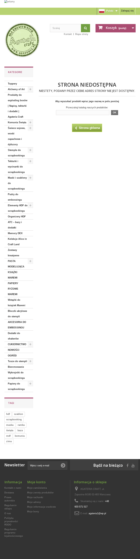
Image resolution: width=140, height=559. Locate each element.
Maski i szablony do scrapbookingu (17, 183)
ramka (21, 425)
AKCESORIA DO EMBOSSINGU (17, 325)
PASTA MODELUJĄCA (16, 264)
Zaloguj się (127, 10)
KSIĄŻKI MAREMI (13, 275)
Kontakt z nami (12, 488)
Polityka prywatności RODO (11, 521)
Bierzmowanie (16, 367)
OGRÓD (12, 355)
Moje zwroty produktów (40, 492)
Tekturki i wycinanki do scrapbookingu (16, 166)
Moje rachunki (35, 497)
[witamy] (70, 3)
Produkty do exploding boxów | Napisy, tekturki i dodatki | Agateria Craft (17, 106)
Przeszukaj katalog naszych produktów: (87, 107)
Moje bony (33, 511)
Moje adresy (34, 502)
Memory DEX (15, 233)
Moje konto (36, 482)
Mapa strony (81, 34)
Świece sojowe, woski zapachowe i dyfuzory (16, 136)
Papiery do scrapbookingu (16, 386)
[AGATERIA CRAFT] (24, 40)
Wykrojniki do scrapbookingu (16, 375)
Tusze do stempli (17, 361)
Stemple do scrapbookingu (16, 153)
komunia (20, 435)
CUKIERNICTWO (17, 344)
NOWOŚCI (13, 350)
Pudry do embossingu (15, 197)
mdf (8, 435)
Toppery (12, 83)
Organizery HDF (17, 216)
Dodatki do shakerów (14, 336)
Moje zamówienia (37, 488)
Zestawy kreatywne (13, 253)
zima (9, 441)
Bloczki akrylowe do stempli (17, 314)
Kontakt (68, 34)
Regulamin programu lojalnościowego (13, 532)
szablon (18, 414)
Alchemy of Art (16, 89)
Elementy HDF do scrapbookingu (18, 208)
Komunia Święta (17, 122)
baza (20, 430)
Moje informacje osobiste (41, 506)
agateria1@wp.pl (97, 513)
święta (9, 430)
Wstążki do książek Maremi (16, 303)
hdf (8, 414)
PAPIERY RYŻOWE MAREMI (13, 289)
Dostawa (9, 492)
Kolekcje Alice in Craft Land (17, 242)
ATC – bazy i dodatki (15, 225)
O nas (7, 513)
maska (9, 425)
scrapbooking (14, 419)
